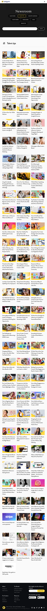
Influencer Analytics (18, 588)
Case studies (12, 16)
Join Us (3, 598)
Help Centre (5, 590)
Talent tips (21, 16)
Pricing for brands (17, 590)
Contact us (4, 588)
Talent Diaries (15, 19)
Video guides (25, 19)
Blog (33, 19)
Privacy (10, 606)
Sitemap (23, 606)
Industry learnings (32, 16)
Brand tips (23, 23)
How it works (17, 592)
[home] (5, 1)
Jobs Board (4, 601)
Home (7, 606)
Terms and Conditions (17, 606)
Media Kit (4, 600)
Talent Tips (16, 598)
